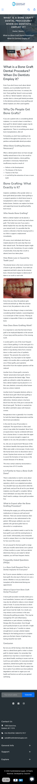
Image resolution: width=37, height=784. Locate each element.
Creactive (27, 774)
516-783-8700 (9, 733)
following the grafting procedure (13, 615)
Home (15, 31)
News (21, 31)
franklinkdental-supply (17, 771)
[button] (30, 9)
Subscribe (28, 695)
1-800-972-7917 (20, 733)
